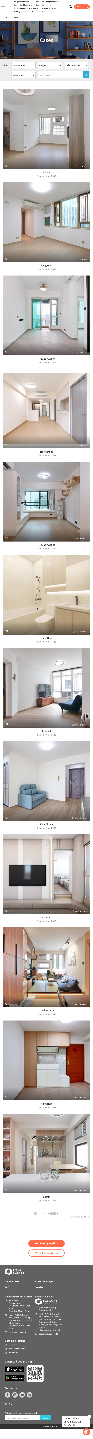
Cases (15, 17)
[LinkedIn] (29, 1395)
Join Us (39, 1287)
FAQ (7, 1287)
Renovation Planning (22, 5)
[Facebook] (7, 1395)
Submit (45, 1417)
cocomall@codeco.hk (48, 1333)
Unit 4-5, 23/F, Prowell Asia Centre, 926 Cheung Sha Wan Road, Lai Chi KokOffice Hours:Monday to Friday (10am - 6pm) (20, 1321)
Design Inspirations (21, 1)
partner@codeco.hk (18, 1348)
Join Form (13, 1352)
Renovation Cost (42, 5)
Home (6, 17)
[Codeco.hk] (6, 6)
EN (10, 1404)
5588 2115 (13, 1344)
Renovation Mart (44, 1296)
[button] (89, 1417)
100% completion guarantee (46, 1)
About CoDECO (13, 1281)
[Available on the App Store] (14, 1369)
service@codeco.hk (17, 1332)
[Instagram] (15, 1395)
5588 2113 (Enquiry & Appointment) (48, 1308)
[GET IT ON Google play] (14, 1378)
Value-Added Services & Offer (25, 8)
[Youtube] (22, 1395)
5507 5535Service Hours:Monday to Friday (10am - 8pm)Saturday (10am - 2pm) (20, 1305)
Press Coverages (44, 1281)
